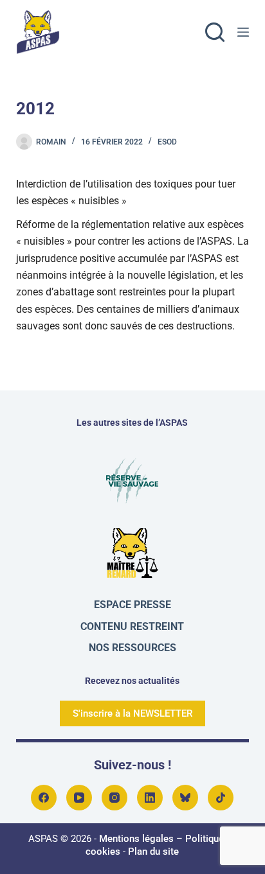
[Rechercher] (214, 32)
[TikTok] (220, 797)
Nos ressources (132, 648)
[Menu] (243, 32)
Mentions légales (136, 838)
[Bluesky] (185, 797)
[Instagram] (114, 797)
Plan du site (153, 851)
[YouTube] (79, 797)
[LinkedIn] (150, 797)
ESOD (167, 141)
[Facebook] (44, 797)
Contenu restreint (132, 626)
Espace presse (132, 605)
